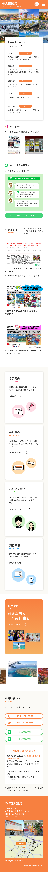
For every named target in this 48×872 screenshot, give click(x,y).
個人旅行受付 (25, 732)
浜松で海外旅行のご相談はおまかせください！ (23, 312)
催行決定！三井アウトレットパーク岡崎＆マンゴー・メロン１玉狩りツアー (23, 58)
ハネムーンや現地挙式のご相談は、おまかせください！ (23, 352)
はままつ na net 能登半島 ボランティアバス (23, 270)
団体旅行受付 (25, 739)
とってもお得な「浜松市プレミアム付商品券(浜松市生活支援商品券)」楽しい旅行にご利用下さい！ (23, 72)
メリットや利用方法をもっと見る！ (24, 215)
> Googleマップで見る (14, 860)
